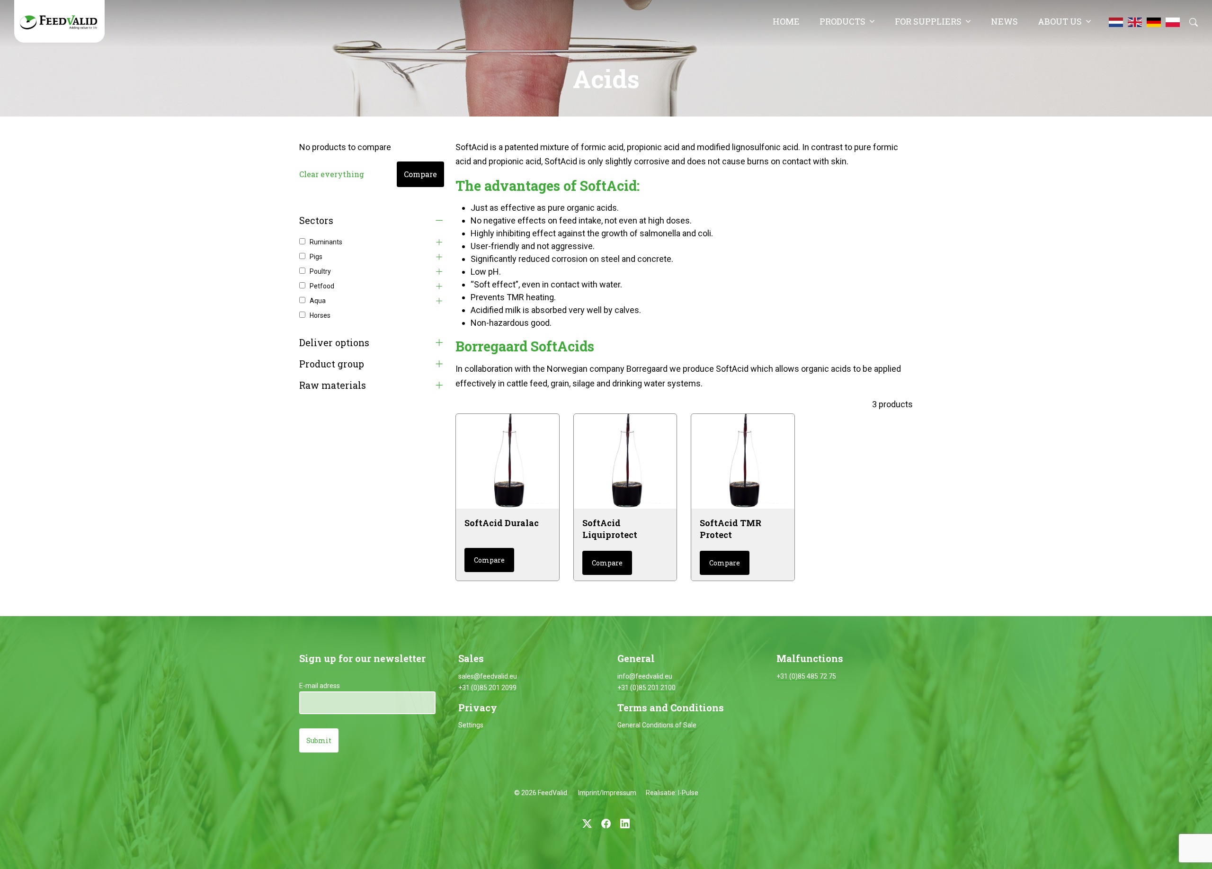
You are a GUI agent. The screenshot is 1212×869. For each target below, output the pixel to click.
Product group (331, 364)
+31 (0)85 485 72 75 (806, 676)
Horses (320, 315)
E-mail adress (319, 686)
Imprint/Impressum (607, 793)
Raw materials (332, 385)
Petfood (322, 286)
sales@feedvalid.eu (487, 676)
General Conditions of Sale (656, 725)
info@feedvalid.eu (644, 676)
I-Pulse (688, 793)
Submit (318, 740)
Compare (420, 174)
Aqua (318, 301)
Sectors (316, 220)
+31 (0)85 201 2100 (646, 687)
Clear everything (331, 174)
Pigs (316, 256)
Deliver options (334, 343)
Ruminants (326, 242)
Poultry (320, 271)
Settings (470, 725)
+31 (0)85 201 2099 (487, 687)
